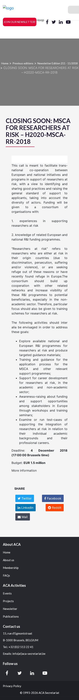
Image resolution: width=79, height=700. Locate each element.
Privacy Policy (12, 686)
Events (7, 593)
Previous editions (22, 63)
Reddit (56, 508)
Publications (11, 616)
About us (8, 560)
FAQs (6, 575)
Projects (8, 601)
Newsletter (10, 608)
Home (4, 63)
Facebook (53, 498)
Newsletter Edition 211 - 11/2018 (57, 63)
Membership (11, 567)
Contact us (11, 626)
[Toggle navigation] (73, 10)
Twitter (26, 498)
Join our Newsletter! (20, 21)
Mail (24, 517)
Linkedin (26, 508)
